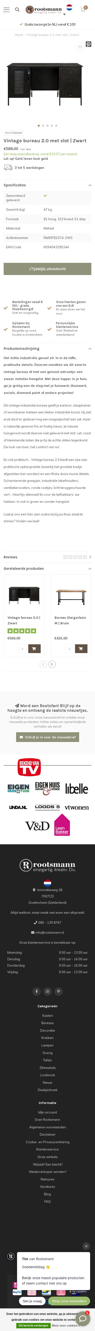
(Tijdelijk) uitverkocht (47, 269)
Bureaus (47, 1023)
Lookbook (47, 1075)
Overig (48, 1053)
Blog (47, 1194)
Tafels (47, 1060)
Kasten (47, 1015)
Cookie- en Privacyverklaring (47, 1142)
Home (19, 35)
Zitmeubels (47, 1068)
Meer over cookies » (66, 1325)
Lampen (47, 1045)
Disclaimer (48, 1134)
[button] (39, 126)
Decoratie (47, 1030)
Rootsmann (13, 132)
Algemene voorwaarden (47, 1127)
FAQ (47, 1201)
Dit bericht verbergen (33, 1325)
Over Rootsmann (47, 1120)
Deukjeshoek (47, 1090)
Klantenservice (47, 1149)
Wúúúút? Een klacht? (47, 1164)
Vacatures (47, 1186)
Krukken (47, 1038)
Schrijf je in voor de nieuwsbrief (50, 737)
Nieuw (47, 1082)
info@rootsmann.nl (50, 932)
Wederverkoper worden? (47, 1172)
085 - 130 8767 (49, 922)
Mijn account (47, 1112)
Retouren (48, 1179)
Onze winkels (48, 1157)
